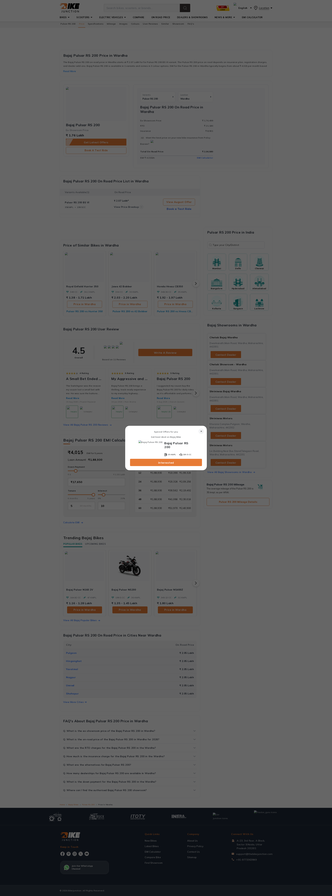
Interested (166, 462)
